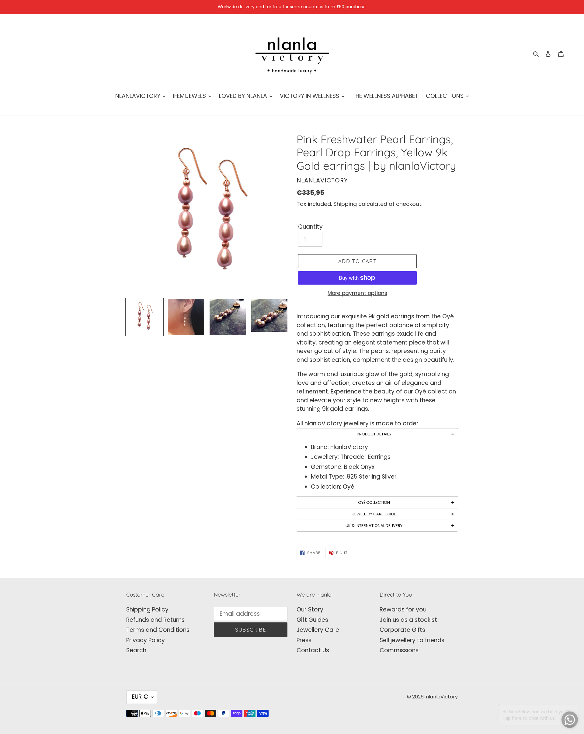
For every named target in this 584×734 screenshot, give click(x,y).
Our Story (310, 609)
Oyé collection (435, 391)
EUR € (140, 697)
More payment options (357, 293)
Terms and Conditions (157, 630)
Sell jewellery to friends (412, 640)
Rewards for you (403, 609)
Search (136, 650)
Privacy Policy (145, 640)
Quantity (310, 227)
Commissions (399, 650)
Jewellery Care (318, 630)
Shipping (345, 204)
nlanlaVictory (442, 696)
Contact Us (313, 650)
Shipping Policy (147, 609)
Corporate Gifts (402, 630)
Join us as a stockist (408, 620)
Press (304, 640)
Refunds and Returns (155, 620)
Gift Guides (312, 620)
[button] (377, 434)
